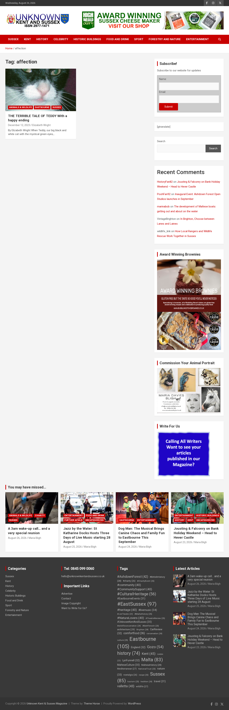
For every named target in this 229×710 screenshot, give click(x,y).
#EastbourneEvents (131, 598)
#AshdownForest (132, 576)
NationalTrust (147, 669)
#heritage (127, 610)
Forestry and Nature (165, 39)
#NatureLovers (130, 618)
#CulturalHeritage (136, 594)
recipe (143, 675)
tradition (146, 681)
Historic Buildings (87, 39)
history (128, 653)
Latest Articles (188, 568)
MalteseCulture (128, 664)
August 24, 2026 (127, 546)
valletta (125, 686)
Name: (163, 79)
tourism (133, 681)
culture (122, 640)
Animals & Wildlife (20, 107)
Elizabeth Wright (41, 125)
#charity (129, 581)
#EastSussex (137, 604)
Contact (66, 598)
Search (161, 141)
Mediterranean (127, 668)
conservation (154, 633)
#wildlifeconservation (129, 626)
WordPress (134, 703)
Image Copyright (71, 603)
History (42, 39)
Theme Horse (92, 703)
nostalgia (130, 675)
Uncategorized (94, 520)
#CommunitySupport (134, 589)
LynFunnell (131, 660)
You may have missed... (27, 487)
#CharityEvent (145, 581)
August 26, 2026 (17, 537)
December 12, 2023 (19, 125)
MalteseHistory (151, 665)
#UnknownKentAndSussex (134, 621)
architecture (126, 629)
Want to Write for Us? (74, 608)
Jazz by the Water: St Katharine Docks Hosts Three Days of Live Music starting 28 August (86, 535)
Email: (162, 92)
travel (160, 681)
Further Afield (73, 520)
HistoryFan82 (165, 181)
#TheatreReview (155, 618)
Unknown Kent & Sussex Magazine (47, 703)
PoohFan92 (163, 194)
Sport (138, 39)
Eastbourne (42, 107)
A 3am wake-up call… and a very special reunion (29, 530)
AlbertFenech (150, 625)
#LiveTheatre (125, 614)
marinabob (163, 206)
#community (129, 585)
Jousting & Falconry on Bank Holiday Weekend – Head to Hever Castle (196, 532)
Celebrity (60, 39)
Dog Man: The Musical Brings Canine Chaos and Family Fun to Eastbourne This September (141, 535)
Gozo (155, 647)
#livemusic (147, 610)
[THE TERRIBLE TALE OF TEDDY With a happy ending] (40, 89)
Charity (40, 515)
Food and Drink (117, 39)
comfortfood (134, 633)
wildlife (142, 686)
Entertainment (197, 39)
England (138, 647)
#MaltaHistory (143, 614)
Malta (152, 659)
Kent (27, 39)
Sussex (13, 39)
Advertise (66, 593)
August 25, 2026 (72, 546)
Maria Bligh (35, 537)
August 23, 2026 (183, 542)
